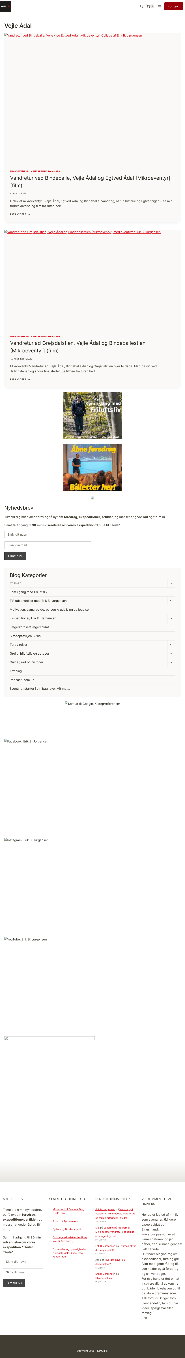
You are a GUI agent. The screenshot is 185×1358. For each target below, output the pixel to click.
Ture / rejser (18, 644)
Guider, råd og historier (26, 662)
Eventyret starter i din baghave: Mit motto (40, 688)
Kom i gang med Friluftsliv (28, 592)
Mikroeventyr (19, 171)
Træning (16, 671)
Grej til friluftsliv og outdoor (29, 653)
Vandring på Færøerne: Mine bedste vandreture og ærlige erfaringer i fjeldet (115, 1213)
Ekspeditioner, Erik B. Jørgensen (33, 618)
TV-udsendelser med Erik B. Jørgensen (38, 601)
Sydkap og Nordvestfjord (67, 1229)
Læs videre (20, 214)
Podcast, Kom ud (22, 680)
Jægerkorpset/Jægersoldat (29, 627)
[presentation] (92, 98)
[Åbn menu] (159, 6)
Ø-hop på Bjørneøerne (65, 1221)
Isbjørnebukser (103, 1278)
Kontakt (174, 6)
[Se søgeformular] (141, 6)
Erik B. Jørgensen (105, 1209)
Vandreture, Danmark (45, 171)
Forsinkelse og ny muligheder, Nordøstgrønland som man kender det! (70, 1253)
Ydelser (15, 583)
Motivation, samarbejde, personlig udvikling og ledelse (49, 609)
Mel (97, 1227)
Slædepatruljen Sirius (25, 636)
